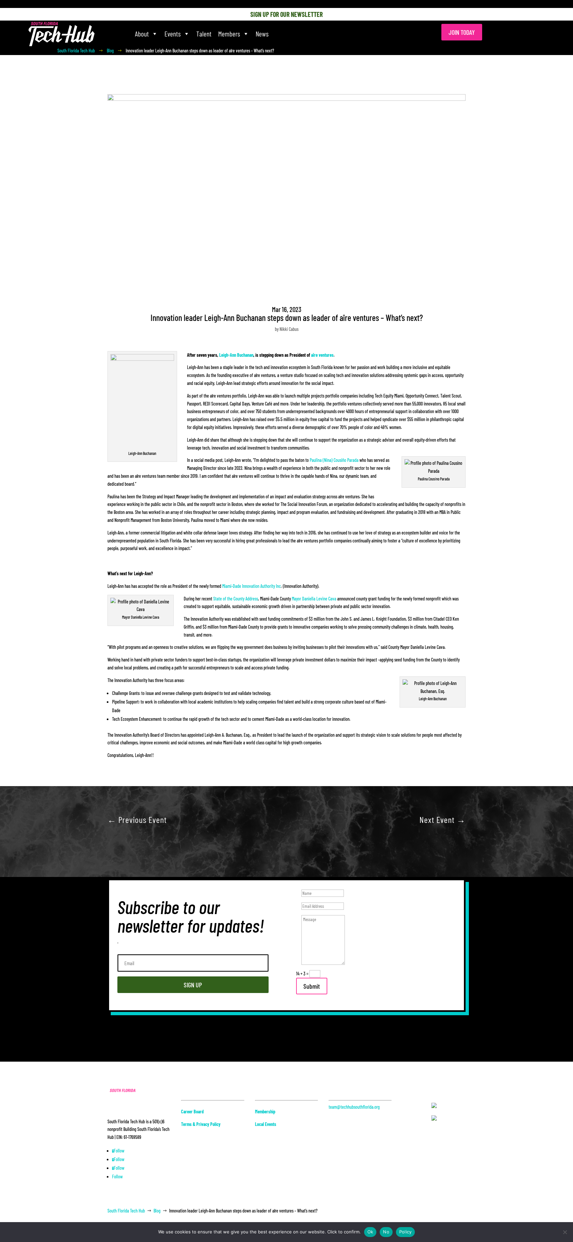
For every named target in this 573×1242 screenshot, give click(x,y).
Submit (311, 986)
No (386, 1231)
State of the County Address (235, 598)
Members (229, 34)
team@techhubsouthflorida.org (354, 1107)
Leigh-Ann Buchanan (236, 355)
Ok (370, 1231)
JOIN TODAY (462, 32)
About (142, 34)
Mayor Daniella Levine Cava (314, 598)
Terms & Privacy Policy (201, 1124)
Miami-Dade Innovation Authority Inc (251, 586)
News (262, 34)
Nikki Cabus (289, 329)
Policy (405, 1231)
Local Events (265, 1124)
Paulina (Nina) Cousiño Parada (334, 460)
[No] (564, 1232)
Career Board (192, 1111)
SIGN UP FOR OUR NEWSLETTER (286, 14)
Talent (204, 34)
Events (172, 34)
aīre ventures (322, 355)
